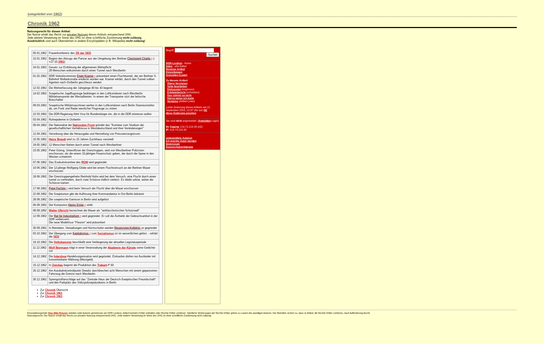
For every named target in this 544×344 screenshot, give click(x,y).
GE (205, 110)
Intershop (60, 256)
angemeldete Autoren (179, 138)
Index (169, 66)
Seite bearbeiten (177, 86)
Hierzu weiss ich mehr (180, 98)
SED (56, 236)
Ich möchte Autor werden (181, 141)
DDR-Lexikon (174, 63)
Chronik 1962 (44, 23)
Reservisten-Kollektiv (127, 227)
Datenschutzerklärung (179, 147)
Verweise (172, 101)
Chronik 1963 (53, 296)
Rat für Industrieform (66, 216)
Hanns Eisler (76, 205)
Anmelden (204, 120)
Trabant (102, 265)
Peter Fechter (57, 188)
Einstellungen (174, 72)
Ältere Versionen (177, 83)
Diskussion (174, 89)
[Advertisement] (192, 177)
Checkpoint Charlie (138, 58)
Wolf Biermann (58, 247)
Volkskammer (63, 242)
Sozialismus (106, 233)
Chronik (50, 290)
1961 (61, 61)
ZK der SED (83, 53)
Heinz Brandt (57, 139)
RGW (84, 162)
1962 (57, 14)
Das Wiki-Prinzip (58, 313)
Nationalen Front (84, 125)
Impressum (173, 144)
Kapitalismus (81, 233)
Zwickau (57, 265)
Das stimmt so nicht (179, 95)
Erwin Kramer (85, 76)
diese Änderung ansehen (181, 113)
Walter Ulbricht (58, 210)
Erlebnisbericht (176, 92)
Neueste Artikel (175, 69)
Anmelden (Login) (176, 75)
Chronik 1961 (53, 293)
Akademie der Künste (122, 247)
